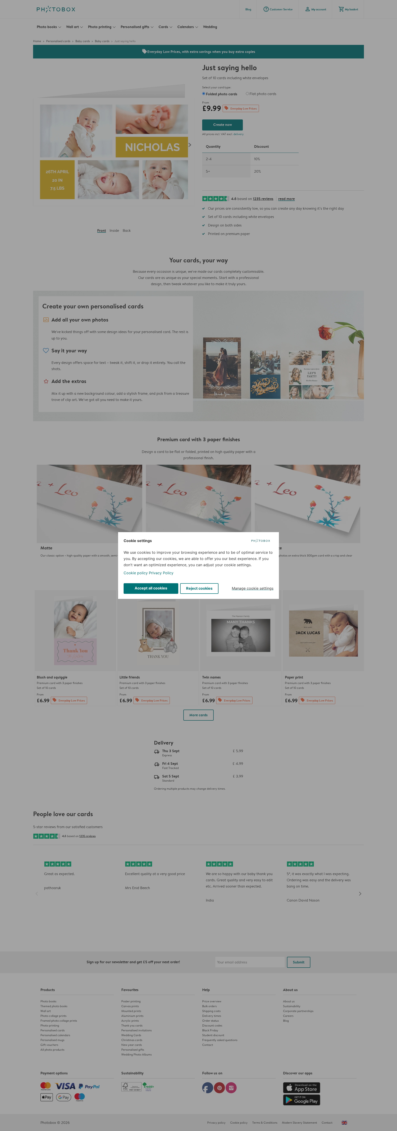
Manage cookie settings (252, 588)
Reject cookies (199, 588)
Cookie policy (136, 573)
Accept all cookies (151, 588)
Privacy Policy (161, 573)
